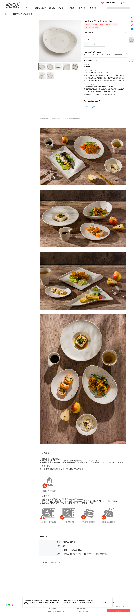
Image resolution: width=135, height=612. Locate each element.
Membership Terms (82, 611)
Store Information (52, 608)
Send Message (81, 608)
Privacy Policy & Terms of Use (55, 611)
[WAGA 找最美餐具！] (13, 5)
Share (88, 107)
